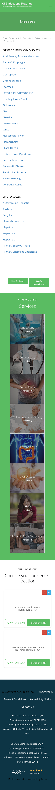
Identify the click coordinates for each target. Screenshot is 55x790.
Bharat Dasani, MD (11, 38)
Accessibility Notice (40, 699)
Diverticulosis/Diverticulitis (18, 93)
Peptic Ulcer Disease (14, 172)
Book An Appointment (39, 282)
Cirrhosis (8, 209)
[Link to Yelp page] (44, 592)
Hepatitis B (9, 233)
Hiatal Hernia (10, 148)
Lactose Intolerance (14, 160)
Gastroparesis (11, 123)
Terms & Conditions (15, 699)
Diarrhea (8, 87)
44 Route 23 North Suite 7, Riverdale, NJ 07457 (27, 608)
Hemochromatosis (13, 221)
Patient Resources (42, 38)
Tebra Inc (28, 691)
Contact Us (27, 706)
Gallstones (9, 105)
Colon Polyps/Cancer (15, 68)
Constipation (10, 74)
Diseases (10, 40)
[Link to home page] (23, 4)
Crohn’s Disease (12, 80)
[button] (50, 6)
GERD (6, 129)
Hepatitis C (9, 239)
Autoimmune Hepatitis (16, 203)
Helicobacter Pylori (13, 135)
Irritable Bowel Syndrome (17, 154)
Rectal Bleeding (12, 178)
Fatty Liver (9, 215)
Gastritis (7, 117)
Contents (27, 38)
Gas (5, 111)
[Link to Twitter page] (49, 592)
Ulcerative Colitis (12, 184)
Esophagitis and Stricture (17, 99)
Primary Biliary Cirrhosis (16, 245)
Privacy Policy (45, 691)
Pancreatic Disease (13, 166)
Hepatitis (8, 227)
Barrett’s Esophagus (14, 62)
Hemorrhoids (10, 142)
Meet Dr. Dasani (17, 281)
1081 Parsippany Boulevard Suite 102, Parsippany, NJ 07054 (27, 648)
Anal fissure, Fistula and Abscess (21, 56)
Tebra (44, 779)
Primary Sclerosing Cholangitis (20, 251)
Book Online (38, 622)
